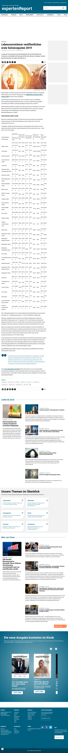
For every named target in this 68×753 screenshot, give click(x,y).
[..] (30, 384)
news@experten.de (5, 734)
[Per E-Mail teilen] (3, 62)
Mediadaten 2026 (45, 718)
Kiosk (30, 730)
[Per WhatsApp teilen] (8, 62)
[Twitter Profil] (50, 727)
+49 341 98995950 (6, 715)
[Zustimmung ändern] (2, 748)
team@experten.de (7, 731)
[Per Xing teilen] (12, 62)
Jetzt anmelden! (59, 737)
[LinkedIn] (42, 727)
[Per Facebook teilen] (10, 62)
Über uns (2, 728)
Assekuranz (3, 41)
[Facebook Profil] (46, 727)
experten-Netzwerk (4, 730)
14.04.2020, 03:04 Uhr (12, 50)
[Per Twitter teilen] (15, 62)
